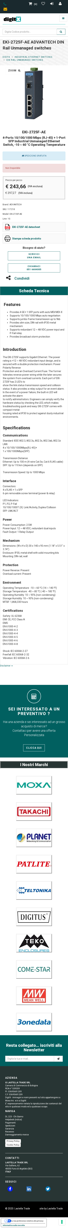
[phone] (5, 5)
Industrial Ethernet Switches (33, 57)
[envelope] (6, 9)
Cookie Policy (13, 1145)
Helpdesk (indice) (13, 1119)
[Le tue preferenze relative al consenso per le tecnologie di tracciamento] (62, 1222)
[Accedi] (60, 4)
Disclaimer (5, 666)
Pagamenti (10, 1123)
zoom (12, 70)
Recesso (9, 1131)
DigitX (6, 57)
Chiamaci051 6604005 (34, 268)
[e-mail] (58, 1059)
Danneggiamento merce (17, 1134)
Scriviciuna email (34, 256)
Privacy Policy (13, 1141)
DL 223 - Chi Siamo (14, 1116)
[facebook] (10, 1189)
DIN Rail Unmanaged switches (24, 60)
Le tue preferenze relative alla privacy (27, 1221)
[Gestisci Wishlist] (43, 4)
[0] (35, 4)
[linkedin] (28, 1189)
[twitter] (47, 1189)
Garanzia (9, 1128)
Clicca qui (34, 747)
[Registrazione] (52, 4)
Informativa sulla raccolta (14, 1225)
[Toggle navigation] (63, 18)
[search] (61, 32)
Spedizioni (10, 1125)
